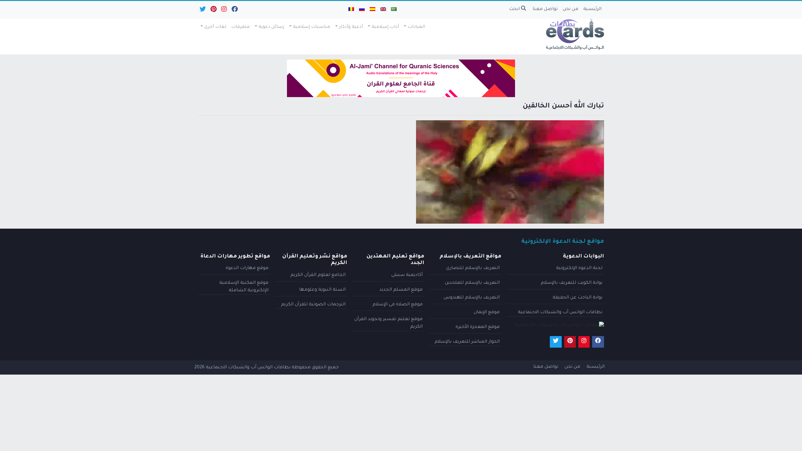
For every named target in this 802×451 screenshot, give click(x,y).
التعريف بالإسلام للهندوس (472, 297)
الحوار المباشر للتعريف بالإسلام (467, 342)
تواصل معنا (545, 9)
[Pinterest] (213, 10)
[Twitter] (202, 10)
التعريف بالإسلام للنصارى (473, 268)
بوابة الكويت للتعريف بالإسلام (571, 283)
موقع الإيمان (487, 312)
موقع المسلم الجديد (401, 290)
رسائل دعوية (271, 27)
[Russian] (362, 9)
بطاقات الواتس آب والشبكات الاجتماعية (560, 312)
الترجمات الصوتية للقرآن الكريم (313, 304)
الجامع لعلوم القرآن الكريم (318, 275)
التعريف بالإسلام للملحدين (472, 283)
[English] (383, 9)
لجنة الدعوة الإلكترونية (579, 268)
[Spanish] (372, 9)
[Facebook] (234, 10)
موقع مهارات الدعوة (247, 268)
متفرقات (240, 27)
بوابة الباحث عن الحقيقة (577, 297)
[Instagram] (223, 10)
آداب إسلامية (385, 27)
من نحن (570, 9)
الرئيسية (592, 9)
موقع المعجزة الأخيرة (478, 327)
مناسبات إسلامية (311, 27)
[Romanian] (351, 9)
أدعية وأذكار (351, 27)
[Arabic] (393, 9)
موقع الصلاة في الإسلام (397, 304)
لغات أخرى (215, 27)
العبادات (416, 27)
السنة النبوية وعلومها (322, 290)
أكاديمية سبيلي (407, 275)
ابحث (515, 9)
